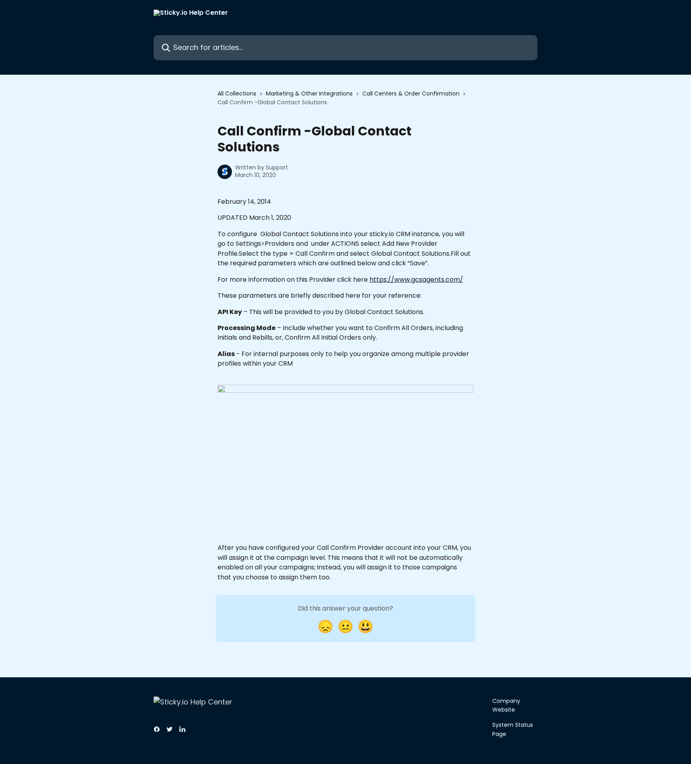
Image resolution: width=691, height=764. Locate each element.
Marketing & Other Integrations (309, 93)
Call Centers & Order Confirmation (410, 93)
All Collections (237, 93)
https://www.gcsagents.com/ (416, 279)
